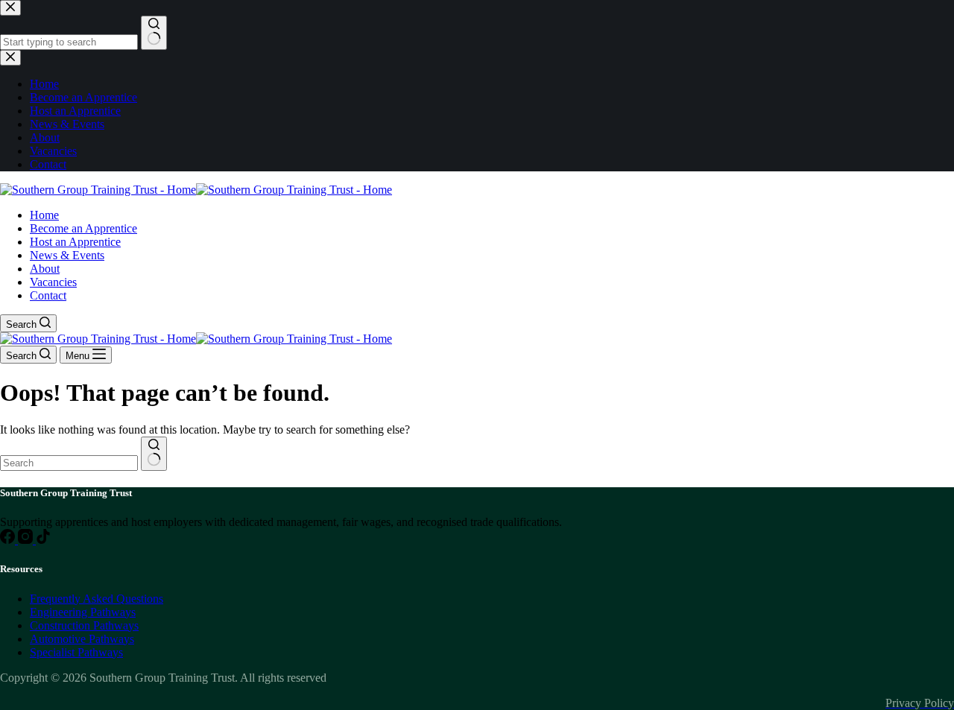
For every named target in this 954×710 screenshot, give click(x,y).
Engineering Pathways (83, 612)
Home (44, 215)
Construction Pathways (84, 625)
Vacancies (53, 282)
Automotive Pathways (82, 639)
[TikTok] (43, 539)
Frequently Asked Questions (96, 598)
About (45, 268)
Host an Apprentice (75, 241)
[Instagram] (27, 539)
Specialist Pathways (76, 652)
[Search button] (154, 454)
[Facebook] (9, 539)
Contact (48, 295)
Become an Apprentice (83, 228)
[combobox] (69, 463)
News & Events (67, 255)
